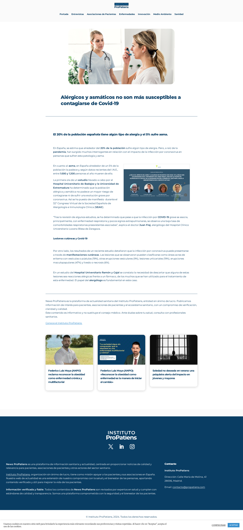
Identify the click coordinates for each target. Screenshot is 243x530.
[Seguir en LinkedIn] (121, 446)
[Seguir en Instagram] (132, 446)
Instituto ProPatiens (18, 474)
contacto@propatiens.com (189, 487)
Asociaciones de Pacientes (101, 14)
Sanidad (179, 14)
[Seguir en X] (111, 446)
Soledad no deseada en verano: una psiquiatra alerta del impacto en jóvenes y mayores (173, 374)
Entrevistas (77, 14)
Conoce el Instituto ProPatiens (64, 323)
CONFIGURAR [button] (219, 525)
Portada (64, 14)
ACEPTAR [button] (233, 525)
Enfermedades (127, 14)
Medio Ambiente (162, 14)
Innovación (144, 14)
